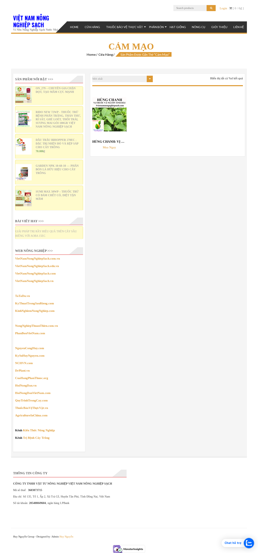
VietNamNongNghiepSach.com (35, 273)
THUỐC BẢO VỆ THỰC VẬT (124, 27)
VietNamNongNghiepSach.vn (34, 281)
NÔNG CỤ (198, 27)
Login (223, 8)
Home (74, 27)
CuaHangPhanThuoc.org (31, 378)
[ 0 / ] (238, 8)
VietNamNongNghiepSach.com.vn (37, 258)
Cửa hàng (105, 54)
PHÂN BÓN (156, 27)
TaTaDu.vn (22, 295)
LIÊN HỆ (238, 27)
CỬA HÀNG (92, 27)
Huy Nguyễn (66, 536)
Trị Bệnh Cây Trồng (36, 437)
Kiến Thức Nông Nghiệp (39, 430)
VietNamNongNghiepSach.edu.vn (37, 266)
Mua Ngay (109, 147)
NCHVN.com (24, 363)
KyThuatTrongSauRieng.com (34, 303)
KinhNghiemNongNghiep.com (35, 310)
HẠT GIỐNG (178, 27)
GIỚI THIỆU (219, 27)
